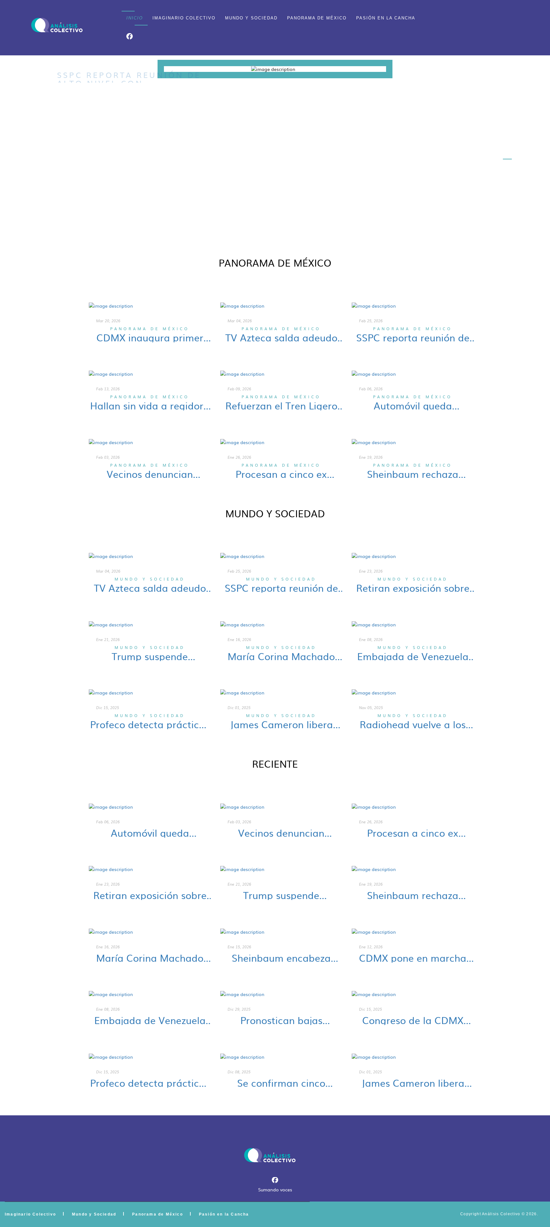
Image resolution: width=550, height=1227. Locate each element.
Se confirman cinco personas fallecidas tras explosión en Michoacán (281, 1082)
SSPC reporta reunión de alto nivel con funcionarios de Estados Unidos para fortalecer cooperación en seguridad (412, 337)
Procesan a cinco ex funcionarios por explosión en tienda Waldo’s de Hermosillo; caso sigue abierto (281, 474)
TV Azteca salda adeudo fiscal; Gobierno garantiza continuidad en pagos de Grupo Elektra (281, 337)
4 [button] (507, 175)
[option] (275, 69)
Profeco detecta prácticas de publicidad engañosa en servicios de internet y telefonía (149, 724)
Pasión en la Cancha (385, 18)
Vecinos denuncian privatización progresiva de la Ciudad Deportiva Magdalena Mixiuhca (150, 474)
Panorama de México (317, 18)
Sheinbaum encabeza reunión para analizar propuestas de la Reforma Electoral (281, 957)
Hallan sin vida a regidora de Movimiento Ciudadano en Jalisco (150, 405)
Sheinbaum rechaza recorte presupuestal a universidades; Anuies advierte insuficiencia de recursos (413, 474)
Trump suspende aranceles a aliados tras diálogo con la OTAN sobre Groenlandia (150, 656)
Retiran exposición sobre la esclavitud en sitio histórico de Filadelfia (412, 587)
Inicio (134, 18)
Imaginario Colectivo (183, 18)
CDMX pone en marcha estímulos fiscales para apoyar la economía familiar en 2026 (412, 957)
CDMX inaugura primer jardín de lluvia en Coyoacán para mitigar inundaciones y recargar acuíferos (150, 337)
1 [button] (507, 127)
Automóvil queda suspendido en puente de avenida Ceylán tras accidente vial (412, 405)
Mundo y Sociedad (251, 18)
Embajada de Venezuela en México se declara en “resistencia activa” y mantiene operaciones (413, 656)
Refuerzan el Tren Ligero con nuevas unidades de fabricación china (281, 405)
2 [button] (507, 143)
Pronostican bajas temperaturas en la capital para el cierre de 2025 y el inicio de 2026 (281, 1020)
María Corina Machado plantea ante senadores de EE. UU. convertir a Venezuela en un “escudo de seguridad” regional (281, 656)
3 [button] (507, 159)
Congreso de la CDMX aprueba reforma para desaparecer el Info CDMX (412, 1020)
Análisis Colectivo (501, 1214)
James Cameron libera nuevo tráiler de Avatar (281, 724)
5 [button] (507, 191)
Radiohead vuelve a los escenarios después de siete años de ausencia (413, 724)
